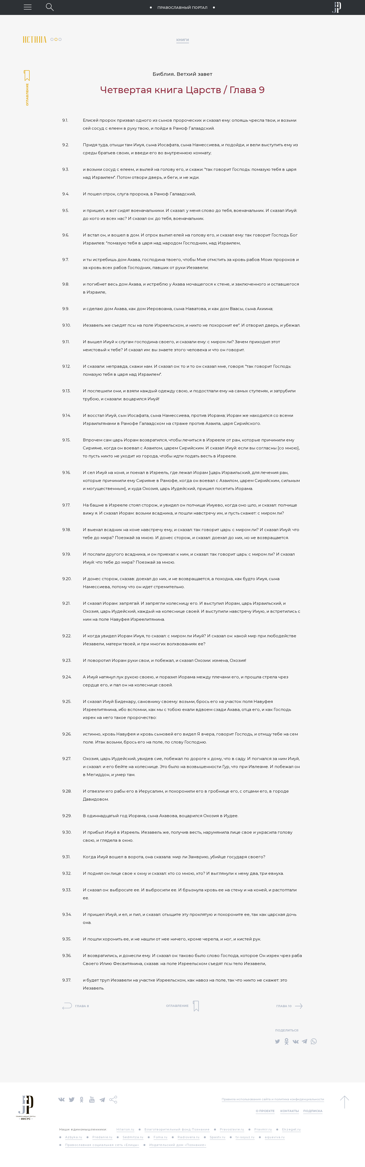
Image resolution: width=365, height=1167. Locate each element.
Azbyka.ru (73, 1137)
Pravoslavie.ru (232, 1129)
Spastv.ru (218, 1137)
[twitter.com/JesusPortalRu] (72, 1099)
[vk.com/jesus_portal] (61, 1099)
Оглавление (26, 88)
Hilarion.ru (125, 1129)
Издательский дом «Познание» (177, 1145)
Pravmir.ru (263, 1129)
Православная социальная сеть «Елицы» (102, 1145)
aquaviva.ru (275, 1137)
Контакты (289, 1111)
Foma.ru (161, 1137)
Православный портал (182, 7)
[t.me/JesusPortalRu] (102, 1099)
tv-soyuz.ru (245, 1137)
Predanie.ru (102, 1137)
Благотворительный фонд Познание (177, 1129)
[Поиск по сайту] (50, 7)
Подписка (313, 1111)
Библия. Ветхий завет (182, 74)
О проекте (265, 1111)
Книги (182, 40)
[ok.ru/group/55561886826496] (81, 1099)
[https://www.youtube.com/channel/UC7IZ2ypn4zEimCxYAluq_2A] (92, 1099)
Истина (37, 39)
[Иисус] (336, 7)
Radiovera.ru (189, 1137)
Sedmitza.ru (133, 1137)
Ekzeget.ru (291, 1129)
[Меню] (28, 7)
